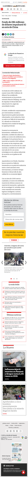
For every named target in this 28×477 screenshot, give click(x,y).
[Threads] (8, 9)
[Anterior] (2, 262)
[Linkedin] (11, 34)
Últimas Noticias (16, 12)
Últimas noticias (14, 315)
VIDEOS (14, 240)
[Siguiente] (26, 262)
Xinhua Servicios (9, 37)
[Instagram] (17, 9)
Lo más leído (14, 284)
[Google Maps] (22, 437)
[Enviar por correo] (13, 34)
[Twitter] (3, 34)
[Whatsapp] (8, 34)
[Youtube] (20, 9)
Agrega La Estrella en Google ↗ (14, 65)
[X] (11, 9)
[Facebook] (14, 9)
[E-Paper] (24, 2)
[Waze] (26, 437)
